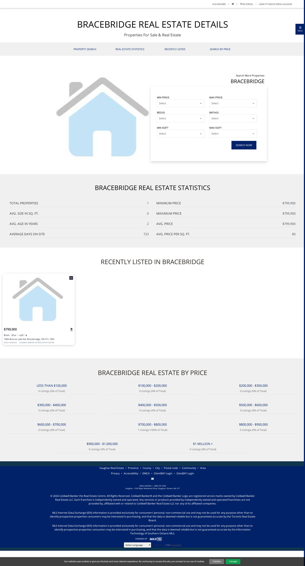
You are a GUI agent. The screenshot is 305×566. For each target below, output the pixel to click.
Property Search (85, 49)
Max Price (216, 97)
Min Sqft (162, 127)
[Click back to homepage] (13, 3)
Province (133, 468)
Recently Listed (175, 49)
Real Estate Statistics (129, 49)
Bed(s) (161, 112)
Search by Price (220, 49)
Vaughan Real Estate (111, 468)
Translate (176, 544)
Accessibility (131, 473)
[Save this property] (71, 278)
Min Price (163, 97)
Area (203, 468)
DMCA (146, 473)
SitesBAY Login (185, 473)
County (147, 468)
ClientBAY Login (163, 473)
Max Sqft (215, 127)
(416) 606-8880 (219, 4)
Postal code (171, 468)
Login (262, 4)
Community (189, 468)
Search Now (244, 145)
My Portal (247, 4)
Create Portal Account (280, 4)
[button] (300, 29)
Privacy (115, 473)
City (157, 468)
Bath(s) (214, 112)
